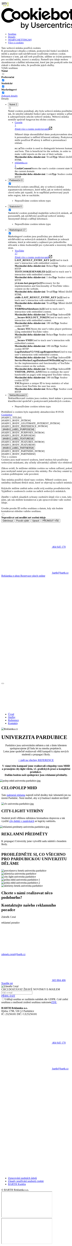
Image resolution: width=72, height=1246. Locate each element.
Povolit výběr (22, 520)
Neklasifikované (18, 395)
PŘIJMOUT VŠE (51, 520)
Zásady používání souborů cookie (26, 1181)
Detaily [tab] (12, 37)
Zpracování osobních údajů (22, 1178)
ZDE (54, 1002)
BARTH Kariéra (17, 1184)
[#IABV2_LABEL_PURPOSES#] (18, 429)
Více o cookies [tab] (16, 42)
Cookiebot (6, 414)
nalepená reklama (16, 795)
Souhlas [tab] (12, 34)
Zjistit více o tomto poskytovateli (32, 129)
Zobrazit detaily (9, 95)
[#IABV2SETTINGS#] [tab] (20, 39)
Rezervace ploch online (32, 575)
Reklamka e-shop (10, 575)
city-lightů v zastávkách (21, 821)
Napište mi (7, 983)
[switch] (3, 80)
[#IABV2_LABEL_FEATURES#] (18, 438)
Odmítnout (8, 520)
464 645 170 (59, 1042)
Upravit (35, 520)
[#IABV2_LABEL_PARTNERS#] (18, 448)
